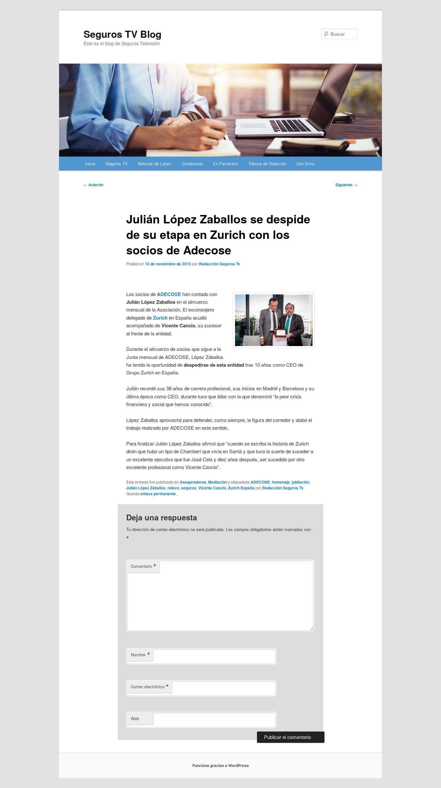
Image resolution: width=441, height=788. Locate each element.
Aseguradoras (193, 482)
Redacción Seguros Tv (219, 264)
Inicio (90, 163)
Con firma (305, 163)
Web (135, 718)
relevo (173, 488)
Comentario (143, 566)
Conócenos (192, 163)
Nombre (140, 655)
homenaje (281, 482)
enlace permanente (158, 493)
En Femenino (225, 163)
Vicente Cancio (212, 488)
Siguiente (346, 185)
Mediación (217, 482)
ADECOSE (169, 294)
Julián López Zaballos (146, 488)
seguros (188, 488)
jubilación (300, 482)
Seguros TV (117, 163)
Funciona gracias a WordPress (220, 765)
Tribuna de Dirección (267, 163)
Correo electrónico (150, 686)
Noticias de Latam (155, 163)
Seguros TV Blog (122, 34)
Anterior (94, 185)
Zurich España (241, 488)
